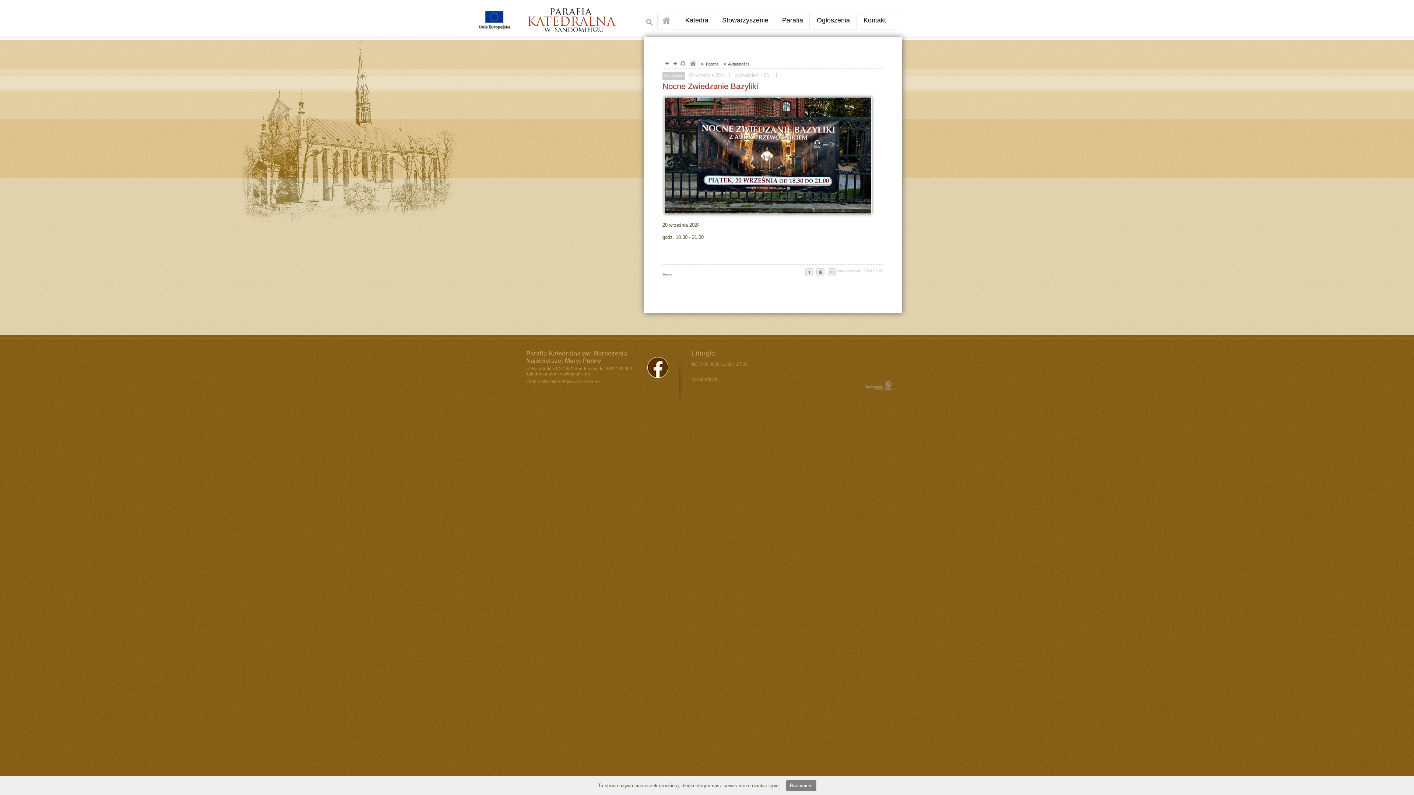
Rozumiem (801, 785)
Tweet (667, 275)
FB (658, 367)
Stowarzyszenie (745, 20)
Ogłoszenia (833, 20)
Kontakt (874, 20)
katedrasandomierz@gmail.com (558, 374)
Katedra (696, 20)
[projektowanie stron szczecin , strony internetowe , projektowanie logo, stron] (878, 385)
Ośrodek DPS (577, 17)
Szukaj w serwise (647, 21)
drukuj (820, 272)
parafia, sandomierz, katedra (692, 64)
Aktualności (734, 64)
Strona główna (667, 21)
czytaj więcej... (706, 379)
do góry (809, 272)
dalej (674, 64)
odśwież (682, 64)
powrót (666, 64)
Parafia (792, 20)
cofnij (831, 272)
